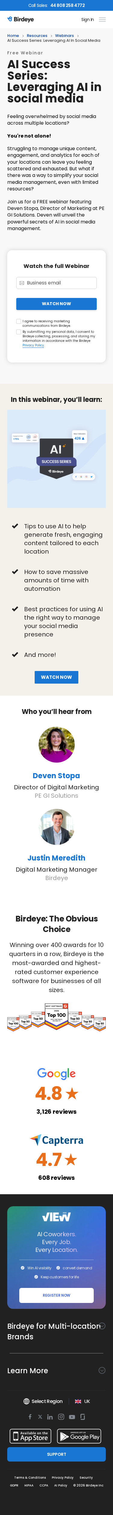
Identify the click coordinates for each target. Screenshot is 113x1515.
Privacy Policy (33, 345)
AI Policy (60, 1485)
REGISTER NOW (56, 1295)
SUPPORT (56, 1454)
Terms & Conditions (30, 1477)
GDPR (14, 1485)
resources (37, 36)
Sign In (87, 19)
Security (86, 1477)
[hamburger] (101, 20)
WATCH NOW (56, 304)
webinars (64, 36)
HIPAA (28, 1485)
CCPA (43, 1485)
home (13, 36)
